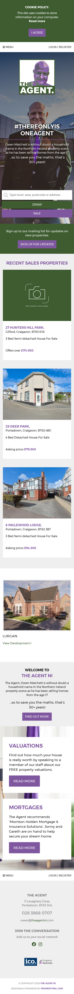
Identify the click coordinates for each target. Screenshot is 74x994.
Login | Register (60, 47)
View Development (16, 643)
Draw (37, 204)
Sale (37, 213)
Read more (37, 21)
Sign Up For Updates (37, 244)
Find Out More (37, 716)
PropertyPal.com (52, 988)
